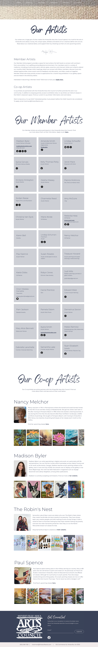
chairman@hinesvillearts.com (33, 101)
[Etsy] (20, 151)
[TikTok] (25, 151)
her (70, 476)
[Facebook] (17, 151)
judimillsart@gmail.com (71, 278)
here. (54, 583)
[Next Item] (81, 437)
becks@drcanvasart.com (71, 222)
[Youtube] (65, 147)
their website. (61, 530)
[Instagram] (23, 151)
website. (75, 476)
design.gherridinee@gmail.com (25, 296)
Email (49, 630)
